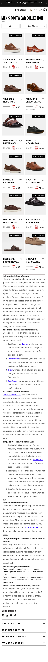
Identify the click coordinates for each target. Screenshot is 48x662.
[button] (3, 10)
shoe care (38, 459)
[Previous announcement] (1, 3)
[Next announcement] (46, 3)
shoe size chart (32, 527)
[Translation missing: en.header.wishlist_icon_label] (40, 10)
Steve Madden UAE (12, 394)
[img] (3, 615)
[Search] (35, 10)
